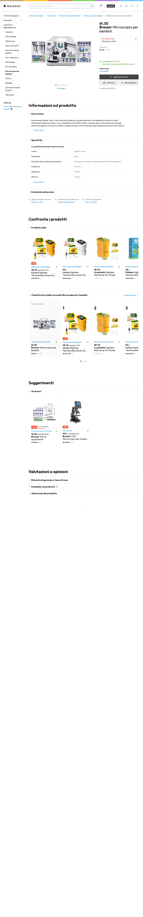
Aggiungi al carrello (120, 77)
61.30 (103, 24)
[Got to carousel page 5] (63, 85)
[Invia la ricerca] (31, 6)
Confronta (110, 83)
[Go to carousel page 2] (80, 285)
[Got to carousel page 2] (57, 85)
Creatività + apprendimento (10, 26)
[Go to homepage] (12, 6)
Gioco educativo (11, 57)
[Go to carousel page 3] (82, 285)
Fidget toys (10, 41)
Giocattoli (8, 20)
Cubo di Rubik (10, 37)
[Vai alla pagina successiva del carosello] (134, 257)
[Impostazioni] (100, 6)
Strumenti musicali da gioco (12, 89)
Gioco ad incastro (12, 46)
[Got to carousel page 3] (59, 85)
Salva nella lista (131, 83)
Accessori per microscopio (41, 431)
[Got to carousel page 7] (66, 85)
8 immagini (61, 88)
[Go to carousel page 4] (84, 285)
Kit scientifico (11, 67)
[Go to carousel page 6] (87, 285)
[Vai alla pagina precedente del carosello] (32, 257)
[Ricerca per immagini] (92, 6)
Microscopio (67, 430)
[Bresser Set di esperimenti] (44, 421)
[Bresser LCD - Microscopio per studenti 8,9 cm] (75, 421)
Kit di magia (10, 62)
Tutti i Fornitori (91, 202)
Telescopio (9, 95)
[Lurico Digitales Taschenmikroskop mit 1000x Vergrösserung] (44, 257)
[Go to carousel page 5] (85, 285)
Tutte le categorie (11, 16)
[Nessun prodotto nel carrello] (137, 6)
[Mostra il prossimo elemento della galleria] (94, 51)
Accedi (111, 6)
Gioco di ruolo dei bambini (12, 51)
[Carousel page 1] (56, 85)
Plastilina (8, 83)
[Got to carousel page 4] (61, 85)
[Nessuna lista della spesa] (132, 6)
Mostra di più (39, 130)
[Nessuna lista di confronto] (126, 6)
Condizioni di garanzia (65, 202)
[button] (136, 38)
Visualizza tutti (130, 228)
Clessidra (9, 32)
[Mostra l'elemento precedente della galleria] (28, 51)
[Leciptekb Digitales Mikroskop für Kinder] (107, 257)
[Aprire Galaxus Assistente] (121, 6)
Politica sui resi (37, 202)
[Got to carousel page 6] (64, 85)
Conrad (102, 71)
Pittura (8, 78)
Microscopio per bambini (12, 72)
